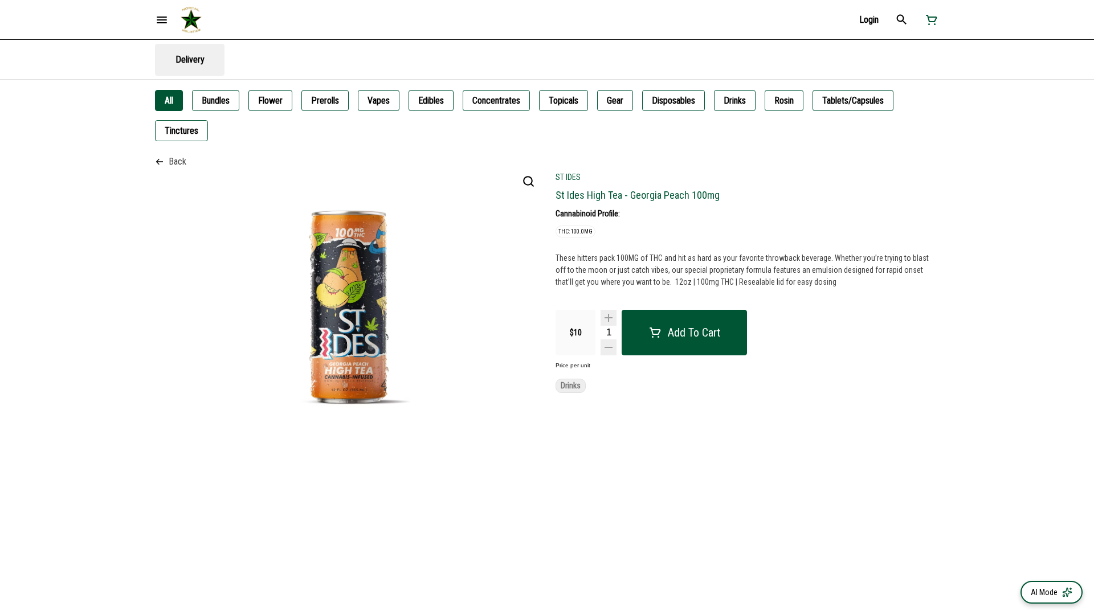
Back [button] (177, 161)
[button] (869, 20)
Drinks (571, 386)
